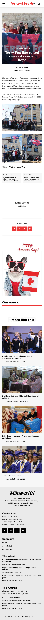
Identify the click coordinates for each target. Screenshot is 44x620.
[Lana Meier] (22, 193)
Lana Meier (23, 67)
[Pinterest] (24, 229)
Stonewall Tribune (22, 48)
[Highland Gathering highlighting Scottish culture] (22, 379)
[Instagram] (10, 530)
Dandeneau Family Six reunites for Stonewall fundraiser (17, 357)
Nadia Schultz (10, 361)
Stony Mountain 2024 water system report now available (31, 179)
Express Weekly (8, 580)
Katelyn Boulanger (12, 401)
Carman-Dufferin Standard (12, 600)
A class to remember (11, 476)
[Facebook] (14, 229)
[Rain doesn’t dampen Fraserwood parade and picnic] (22, 419)
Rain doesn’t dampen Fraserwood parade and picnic (20, 437)
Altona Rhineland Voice (11, 594)
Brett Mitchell (10, 479)
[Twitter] (19, 229)
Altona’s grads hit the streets (14, 591)
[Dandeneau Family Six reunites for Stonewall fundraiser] (22, 339)
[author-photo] (3, 361)
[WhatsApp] (30, 229)
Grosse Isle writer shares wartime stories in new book (10, 179)
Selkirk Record (7, 572)
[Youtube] (23, 530)
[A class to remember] (22, 459)
